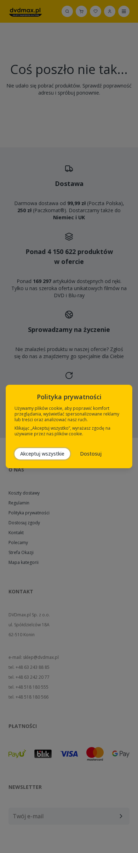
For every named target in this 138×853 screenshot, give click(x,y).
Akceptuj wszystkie (42, 453)
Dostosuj (91, 453)
